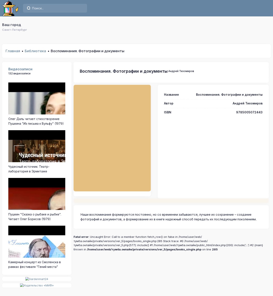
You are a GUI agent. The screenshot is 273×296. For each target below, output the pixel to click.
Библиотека (35, 51)
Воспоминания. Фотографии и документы (124, 71)
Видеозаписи (20, 69)
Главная (13, 51)
